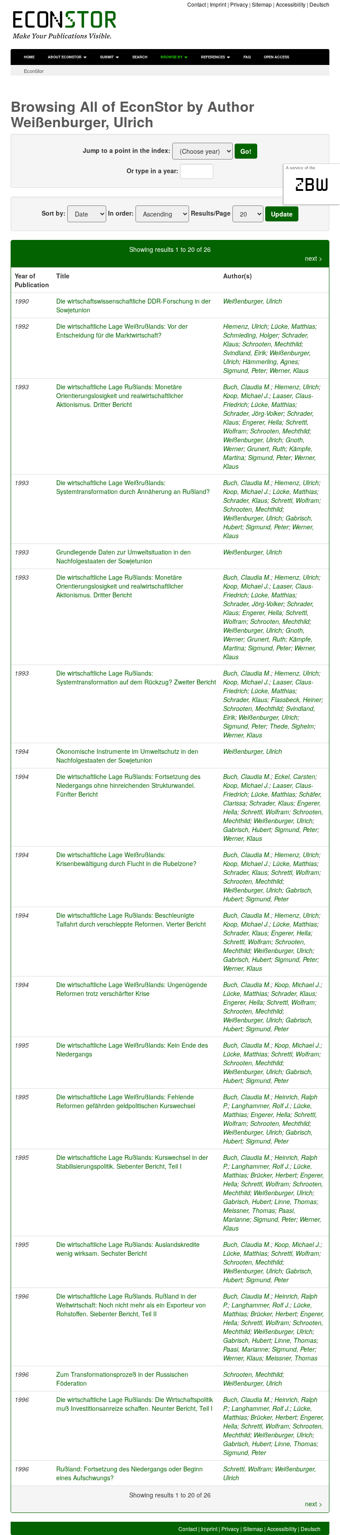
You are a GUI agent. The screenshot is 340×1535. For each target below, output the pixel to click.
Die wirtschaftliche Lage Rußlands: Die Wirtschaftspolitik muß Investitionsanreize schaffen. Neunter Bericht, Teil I (134, 1404)
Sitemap (262, 4)
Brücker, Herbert (274, 1174)
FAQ (247, 56)
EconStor (34, 70)
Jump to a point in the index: (126, 150)
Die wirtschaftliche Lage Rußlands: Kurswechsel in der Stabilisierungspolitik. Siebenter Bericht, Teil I (132, 1161)
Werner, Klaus (289, 370)
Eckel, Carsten (294, 776)
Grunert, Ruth (266, 448)
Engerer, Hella (262, 422)
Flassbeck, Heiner (296, 699)
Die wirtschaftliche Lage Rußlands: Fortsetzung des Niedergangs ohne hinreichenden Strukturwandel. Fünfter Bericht (128, 785)
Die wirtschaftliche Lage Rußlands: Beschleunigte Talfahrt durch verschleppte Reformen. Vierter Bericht (131, 919)
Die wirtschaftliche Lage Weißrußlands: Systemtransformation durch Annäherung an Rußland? (133, 487)
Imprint (218, 4)
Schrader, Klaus (245, 500)
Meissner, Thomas (249, 1210)
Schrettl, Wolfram (295, 500)
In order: (121, 213)
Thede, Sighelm (292, 726)
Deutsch (319, 4)
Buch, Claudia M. (247, 386)
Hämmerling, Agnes (270, 361)
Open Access (276, 56)
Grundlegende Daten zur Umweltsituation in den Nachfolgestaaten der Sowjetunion (123, 556)
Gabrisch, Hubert (247, 829)
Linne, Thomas (295, 1201)
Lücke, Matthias (293, 326)
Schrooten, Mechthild (271, 343)
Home (29, 56)
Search (139, 56)
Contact (196, 4)
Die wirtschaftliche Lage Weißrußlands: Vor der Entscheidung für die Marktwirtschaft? (122, 330)
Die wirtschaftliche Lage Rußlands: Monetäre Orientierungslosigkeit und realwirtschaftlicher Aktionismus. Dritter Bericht (119, 395)
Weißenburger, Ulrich (252, 300)
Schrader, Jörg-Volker (253, 413)
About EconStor (65, 56)
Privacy (239, 4)
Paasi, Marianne (245, 1349)
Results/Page (211, 213)
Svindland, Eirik (244, 352)
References (213, 56)
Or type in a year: (152, 170)
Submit (107, 56)
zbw (312, 185)
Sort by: (54, 213)
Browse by (172, 56)
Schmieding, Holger (250, 335)
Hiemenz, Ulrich (245, 326)
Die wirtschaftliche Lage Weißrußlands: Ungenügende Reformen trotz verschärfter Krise (131, 989)
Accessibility (290, 4)
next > (313, 258)
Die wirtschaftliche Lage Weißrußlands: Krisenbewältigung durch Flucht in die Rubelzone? (126, 859)
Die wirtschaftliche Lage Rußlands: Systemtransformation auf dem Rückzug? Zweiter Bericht (136, 677)
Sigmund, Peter (244, 370)
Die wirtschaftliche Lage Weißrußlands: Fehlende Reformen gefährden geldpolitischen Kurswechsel (125, 1101)
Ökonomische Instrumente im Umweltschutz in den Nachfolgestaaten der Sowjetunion (127, 755)
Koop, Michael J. (246, 395)
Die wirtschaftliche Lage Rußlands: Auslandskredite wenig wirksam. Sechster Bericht (128, 1249)
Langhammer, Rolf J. (261, 1105)
